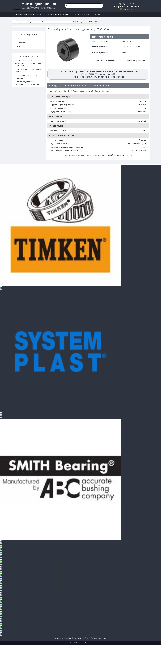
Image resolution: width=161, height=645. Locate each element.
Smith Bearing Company (131, 46)
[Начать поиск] (100, 5)
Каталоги (20, 39)
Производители (98, 638)
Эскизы (19, 46)
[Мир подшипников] (34, 6)
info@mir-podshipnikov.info (120, 155)
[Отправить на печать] (146, 85)
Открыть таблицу (139, 150)
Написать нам (127, 9)
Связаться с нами (63, 638)
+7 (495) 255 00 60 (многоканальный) (98, 74)
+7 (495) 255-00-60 (126, 3)
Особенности (21, 42)
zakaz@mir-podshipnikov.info (111, 77)
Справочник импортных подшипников (55, 22)
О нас (87, 638)
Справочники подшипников (28, 22)
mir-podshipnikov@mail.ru (127, 6)
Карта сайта (78, 638)
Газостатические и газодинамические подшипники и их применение (29, 63)
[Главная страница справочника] (14, 21)
